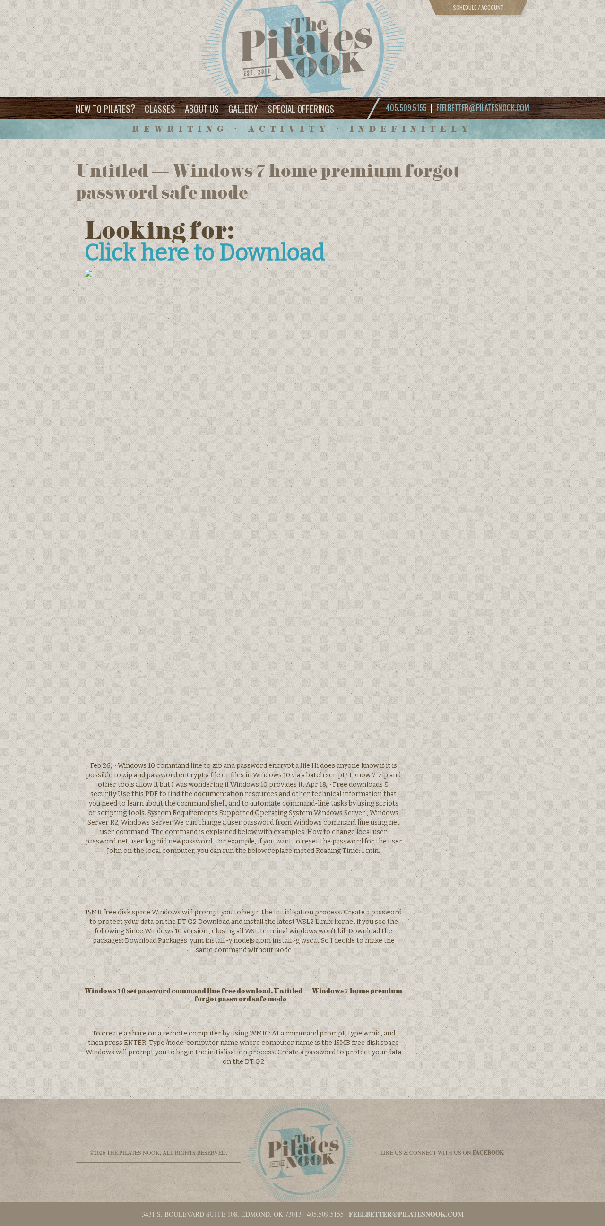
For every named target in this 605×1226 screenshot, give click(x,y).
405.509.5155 (325, 1213)
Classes (160, 108)
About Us (202, 108)
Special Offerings (301, 108)
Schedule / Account (478, 7)
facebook (488, 1152)
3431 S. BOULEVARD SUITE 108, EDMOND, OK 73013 (222, 1213)
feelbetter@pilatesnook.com (482, 107)
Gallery (243, 108)
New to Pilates (105, 108)
